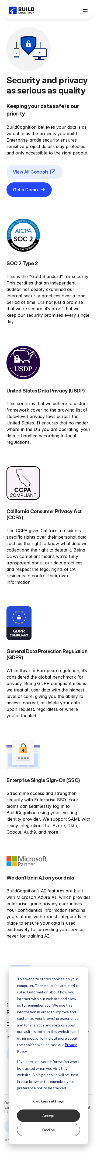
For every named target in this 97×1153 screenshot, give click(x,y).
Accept (48, 1115)
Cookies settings (48, 1101)
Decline (48, 1129)
